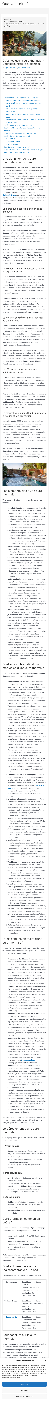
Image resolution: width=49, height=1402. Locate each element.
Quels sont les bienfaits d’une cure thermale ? (20, 133)
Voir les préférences (24, 1397)
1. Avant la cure (11, 139)
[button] (45, 1361)
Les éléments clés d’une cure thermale (18, 125)
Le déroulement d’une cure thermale (17, 136)
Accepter (24, 1384)
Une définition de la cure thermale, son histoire (21, 98)
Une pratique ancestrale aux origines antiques (23, 100)
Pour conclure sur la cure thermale (16, 152)
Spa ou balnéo (11, 1317)
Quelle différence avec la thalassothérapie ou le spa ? (23, 150)
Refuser (24, 1390)
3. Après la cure (12, 144)
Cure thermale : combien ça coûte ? (17, 147)
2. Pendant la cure (13, 141)
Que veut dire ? (15, 4)
